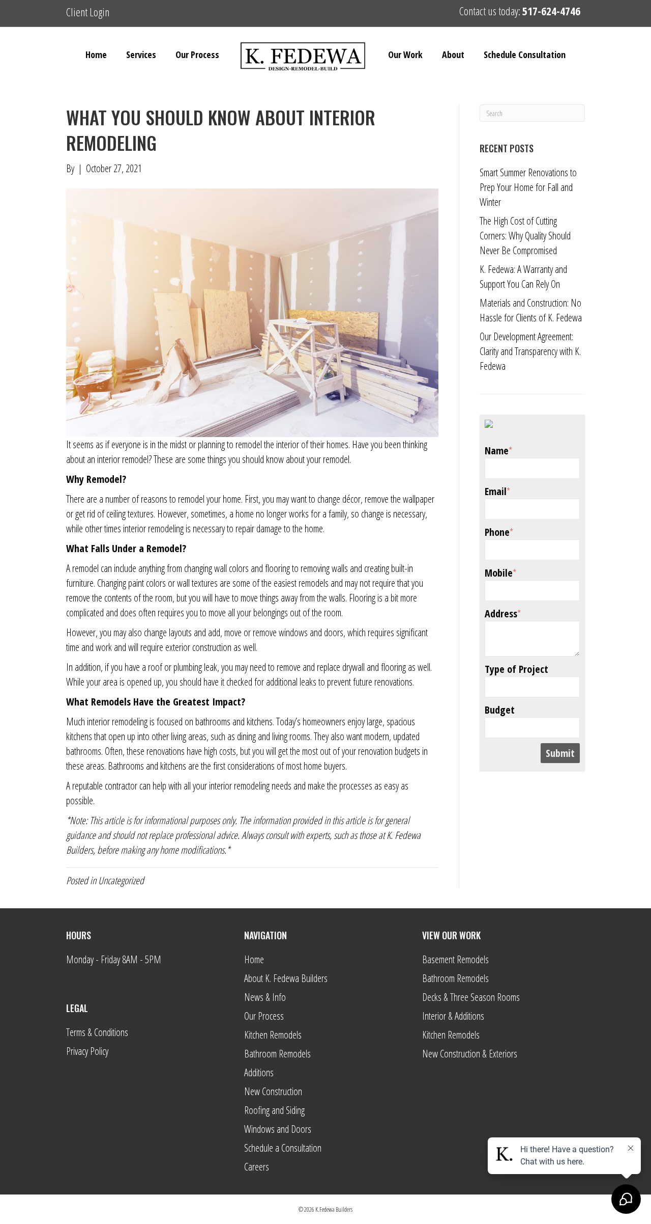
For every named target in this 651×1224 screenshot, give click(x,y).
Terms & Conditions (97, 1032)
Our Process (197, 54)
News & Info (265, 997)
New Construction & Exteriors (469, 1053)
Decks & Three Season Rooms (471, 997)
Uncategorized (121, 880)
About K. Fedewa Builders (286, 978)
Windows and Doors (277, 1129)
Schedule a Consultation (282, 1148)
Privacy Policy (87, 1051)
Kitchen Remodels (273, 1035)
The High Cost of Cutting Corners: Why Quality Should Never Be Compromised (525, 235)
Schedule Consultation (525, 54)
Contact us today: (519, 10)
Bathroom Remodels (277, 1053)
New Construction (273, 1091)
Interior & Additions (453, 1016)
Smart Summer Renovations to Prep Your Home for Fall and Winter (528, 187)
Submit (560, 753)
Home (96, 54)
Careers (256, 1167)
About (453, 54)
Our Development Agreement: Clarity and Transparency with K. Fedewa (530, 351)
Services (141, 54)
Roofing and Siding (274, 1110)
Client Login (87, 11)
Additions (259, 1072)
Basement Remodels (455, 959)
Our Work (405, 54)
